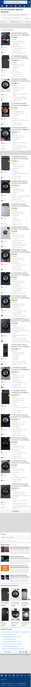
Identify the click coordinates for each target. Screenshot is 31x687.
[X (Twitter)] (9, 675)
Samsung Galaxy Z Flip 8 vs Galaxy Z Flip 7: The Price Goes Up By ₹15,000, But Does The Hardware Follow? (20, 548)
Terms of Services (21, 685)
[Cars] (24, 5)
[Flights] (11, 5)
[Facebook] (5, 675)
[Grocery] (29, 5)
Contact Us (3, 685)
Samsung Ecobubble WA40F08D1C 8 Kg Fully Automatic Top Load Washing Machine (5, 623)
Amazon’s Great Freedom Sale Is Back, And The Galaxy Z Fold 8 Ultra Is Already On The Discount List (19, 566)
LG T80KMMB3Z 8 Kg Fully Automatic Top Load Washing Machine (5, 603)
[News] (6, 5)
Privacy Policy (11, 685)
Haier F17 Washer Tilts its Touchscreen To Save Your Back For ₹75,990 (19, 557)
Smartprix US (4, 679)
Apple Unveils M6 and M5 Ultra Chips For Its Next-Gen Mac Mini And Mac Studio (20, 576)
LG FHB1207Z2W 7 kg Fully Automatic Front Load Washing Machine (15, 603)
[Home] (2, 5)
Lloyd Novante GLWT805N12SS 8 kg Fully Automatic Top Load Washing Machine (25, 603)
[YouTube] (13, 675)
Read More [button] (27, 18)
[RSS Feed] (25, 675)
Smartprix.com (13, 683)
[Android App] (29, 675)
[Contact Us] (1, 675)
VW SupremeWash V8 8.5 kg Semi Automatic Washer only (25, 623)
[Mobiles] (15, 5)
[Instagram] (17, 675)
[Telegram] (21, 675)
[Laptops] (20, 5)
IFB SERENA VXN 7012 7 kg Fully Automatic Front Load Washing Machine (15, 623)
